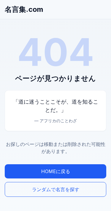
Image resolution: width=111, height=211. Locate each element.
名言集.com (24, 9)
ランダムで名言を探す (55, 189)
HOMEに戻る (55, 171)
